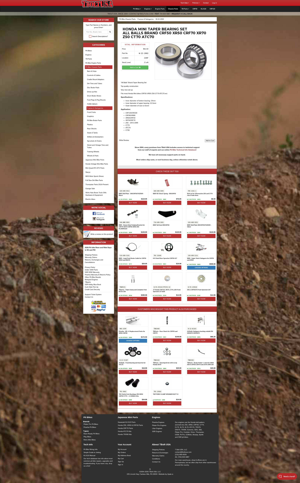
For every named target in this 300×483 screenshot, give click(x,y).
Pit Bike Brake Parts (94, 120)
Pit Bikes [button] (136, 9)
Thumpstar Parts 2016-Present (96, 184)
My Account (122, 449)
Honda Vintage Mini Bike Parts (96, 164)
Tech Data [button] (184, 3)
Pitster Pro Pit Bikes (91, 424)
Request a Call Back (182, 14)
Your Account (124, 444)
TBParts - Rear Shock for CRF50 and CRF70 (165, 332)
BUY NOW (133, 203)
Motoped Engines (91, 280)
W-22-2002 (160, 19)
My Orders (122, 452)
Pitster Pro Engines (159, 425)
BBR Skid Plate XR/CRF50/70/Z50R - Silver (199, 226)
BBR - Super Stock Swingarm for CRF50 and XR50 (200, 259)
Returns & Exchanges (160, 453)
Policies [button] (195, 3)
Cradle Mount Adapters (95, 79)
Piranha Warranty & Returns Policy (97, 275)
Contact (206, 3)
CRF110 (212, 9)
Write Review (124, 140)
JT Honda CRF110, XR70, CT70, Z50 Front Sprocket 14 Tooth (166, 290)
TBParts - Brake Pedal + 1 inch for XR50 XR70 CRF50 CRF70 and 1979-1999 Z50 (200, 363)
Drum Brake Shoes (94, 96)
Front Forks (91, 112)
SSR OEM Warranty (92, 272)
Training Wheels (93, 152)
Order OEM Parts (91, 270)
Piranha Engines (158, 422)
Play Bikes (87, 437)
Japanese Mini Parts (128, 417)
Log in (214, 3)
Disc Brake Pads (93, 88)
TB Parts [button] (185, 9)
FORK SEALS (92, 104)
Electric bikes (90, 199)
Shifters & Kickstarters (95, 137)
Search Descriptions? (100, 36)
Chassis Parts (173, 9)
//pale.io (170, 474)
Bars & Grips (91, 71)
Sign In (120, 465)
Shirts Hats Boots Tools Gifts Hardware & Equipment (95, 194)
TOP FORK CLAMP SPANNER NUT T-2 (165, 394)
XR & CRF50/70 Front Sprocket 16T (199, 290)
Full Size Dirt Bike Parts (94, 180)
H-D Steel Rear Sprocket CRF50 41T (165, 258)
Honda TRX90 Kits (125, 434)
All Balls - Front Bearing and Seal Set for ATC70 (132, 363)
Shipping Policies (91, 255)
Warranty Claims (91, 257)
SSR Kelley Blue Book (93, 284)
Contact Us (89, 297)
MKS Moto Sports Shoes (94, 176)
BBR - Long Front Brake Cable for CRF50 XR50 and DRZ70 (132, 259)
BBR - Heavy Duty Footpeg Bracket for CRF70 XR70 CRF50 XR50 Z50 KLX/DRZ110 (132, 226)
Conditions (156, 459)
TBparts (88, 282)
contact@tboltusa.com (141, 14)
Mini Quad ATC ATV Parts (94, 168)
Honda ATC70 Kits (124, 431)
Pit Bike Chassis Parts (127, 19)
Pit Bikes (88, 51)
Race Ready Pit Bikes (91, 434)
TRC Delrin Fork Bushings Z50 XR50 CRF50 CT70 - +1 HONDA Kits (131, 395)
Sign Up (121, 461)
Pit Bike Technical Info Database (183, 150)
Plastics (90, 124)
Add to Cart (134, 67)
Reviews (98, 228)
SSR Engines (157, 431)
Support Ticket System (93, 294)
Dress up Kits (92, 92)
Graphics (90, 116)
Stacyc (87, 172)
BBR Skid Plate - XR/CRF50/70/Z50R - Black (131, 194)
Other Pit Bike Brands (93, 277)
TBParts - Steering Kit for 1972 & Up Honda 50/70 (165, 363)
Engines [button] (147, 9)
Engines (88, 55)
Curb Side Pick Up (91, 287)
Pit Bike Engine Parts (93, 63)
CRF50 (195, 9)
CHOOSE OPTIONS (201, 267)
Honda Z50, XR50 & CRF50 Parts (130, 425)
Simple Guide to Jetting (92, 452)
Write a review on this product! (101, 234)
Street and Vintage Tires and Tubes (97, 146)
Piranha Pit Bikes (90, 427)
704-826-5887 (165, 14)
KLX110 (203, 9)
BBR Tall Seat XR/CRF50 (161, 225)
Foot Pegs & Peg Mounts (96, 100)
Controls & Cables (93, 75)
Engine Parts (160, 9)
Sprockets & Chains (94, 141)
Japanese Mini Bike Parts (94, 160)
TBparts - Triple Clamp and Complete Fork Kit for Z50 (133, 290)
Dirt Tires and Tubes (94, 83)
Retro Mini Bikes (90, 440)
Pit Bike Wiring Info (91, 449)
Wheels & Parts (92, 156)
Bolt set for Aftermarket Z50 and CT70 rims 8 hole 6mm (200, 194)
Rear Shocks (92, 129)
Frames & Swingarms (146, 19)
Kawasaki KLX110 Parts (126, 422)
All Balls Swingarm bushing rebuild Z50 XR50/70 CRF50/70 (200, 332)
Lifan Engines (157, 428)
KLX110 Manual (89, 455)
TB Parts (88, 59)
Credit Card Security (92, 289)
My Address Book (124, 455)
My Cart (121, 458)
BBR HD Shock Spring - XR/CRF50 (164, 193)
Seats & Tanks (92, 133)
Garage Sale (90, 188)
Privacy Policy (90, 267)
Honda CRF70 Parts (125, 428)
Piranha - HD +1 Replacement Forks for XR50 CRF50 (132, 332)
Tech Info (88, 444)
